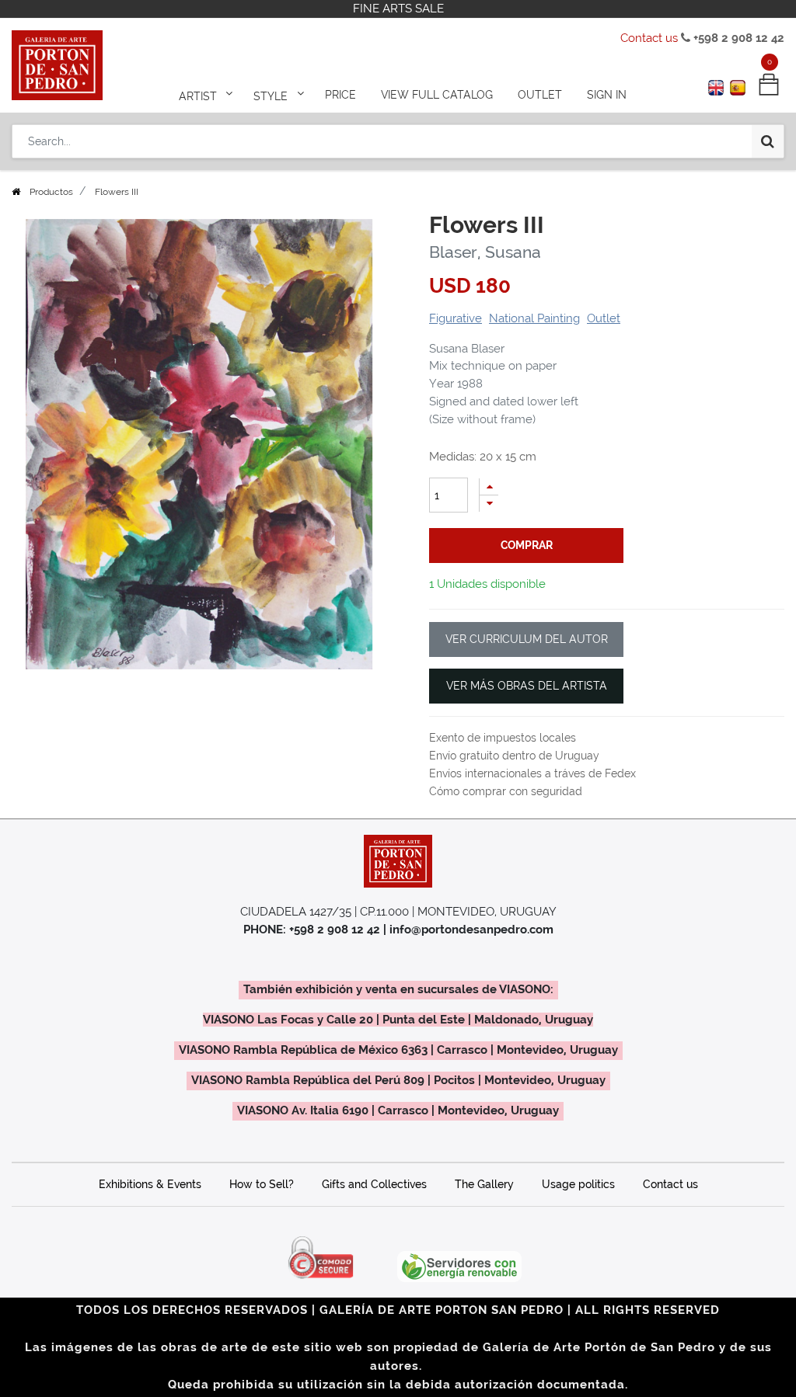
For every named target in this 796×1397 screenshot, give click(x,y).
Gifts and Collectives (374, 1184)
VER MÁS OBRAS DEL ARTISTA (526, 685)
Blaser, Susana (485, 252)
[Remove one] (489, 503)
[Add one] (489, 486)
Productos (51, 191)
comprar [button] (527, 545)
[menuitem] (340, 95)
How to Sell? (261, 1184)
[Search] (768, 141)
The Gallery (484, 1184)
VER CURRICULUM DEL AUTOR (526, 639)
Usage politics (578, 1184)
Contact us (649, 38)
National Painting (534, 318)
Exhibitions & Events (150, 1184)
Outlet (603, 318)
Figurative (455, 318)
